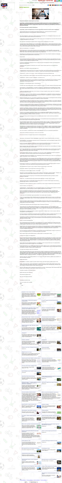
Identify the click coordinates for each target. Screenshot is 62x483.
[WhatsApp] (58, 5)
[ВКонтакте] (48, 5)
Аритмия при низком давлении (47, 358)
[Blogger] (51, 5)
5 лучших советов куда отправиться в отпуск (49, 440)
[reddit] (53, 5)
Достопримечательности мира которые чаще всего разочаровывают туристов (50, 424)
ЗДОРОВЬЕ (32, 2)
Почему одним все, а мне (26, 440)
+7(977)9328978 (34, 0)
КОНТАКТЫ (36, 2)
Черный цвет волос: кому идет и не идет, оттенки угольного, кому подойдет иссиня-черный (30, 308)
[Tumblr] (56, 5)
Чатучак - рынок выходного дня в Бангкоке (49, 430)
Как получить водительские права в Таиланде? (50, 382)
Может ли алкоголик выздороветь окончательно (50, 392)
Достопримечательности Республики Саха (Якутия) (30, 448)
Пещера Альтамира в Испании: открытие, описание (50, 415)
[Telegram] (59, 5)
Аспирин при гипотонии (46, 365)
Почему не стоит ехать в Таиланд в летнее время (30, 347)
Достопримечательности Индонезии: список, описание (31, 466)
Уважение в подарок (45, 404)
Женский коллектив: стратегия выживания (49, 459)
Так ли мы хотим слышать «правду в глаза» (29, 365)
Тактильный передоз (45, 347)
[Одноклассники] (49, 5)
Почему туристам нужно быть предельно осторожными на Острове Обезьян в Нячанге (51, 376)
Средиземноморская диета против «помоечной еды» (31, 453)
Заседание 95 (44, 339)
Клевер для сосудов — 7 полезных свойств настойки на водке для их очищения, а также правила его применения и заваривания (31, 383)
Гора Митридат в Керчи (46, 448)
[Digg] (52, 5)
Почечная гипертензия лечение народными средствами (51, 325)
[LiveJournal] (55, 5)
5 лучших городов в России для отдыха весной (50, 300)
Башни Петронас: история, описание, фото (29, 404)
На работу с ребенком (25, 339)
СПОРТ (28, 2)
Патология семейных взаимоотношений (28, 392)
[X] (50, 5)
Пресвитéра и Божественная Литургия (28, 376)
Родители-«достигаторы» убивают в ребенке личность (31, 358)
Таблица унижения (45, 410)
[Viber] (57, 5)
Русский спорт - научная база (46, 0)
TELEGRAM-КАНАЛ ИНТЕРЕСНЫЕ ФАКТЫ (47, 2)
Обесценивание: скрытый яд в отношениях (29, 410)
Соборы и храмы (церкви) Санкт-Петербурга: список (51, 466)
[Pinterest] (61, 5)
